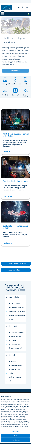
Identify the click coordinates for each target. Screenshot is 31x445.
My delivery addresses (15, 365)
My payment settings (15, 369)
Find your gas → (8, 196)
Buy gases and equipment (16, 307)
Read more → (8, 151)
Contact (11, 319)
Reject (15, 435)
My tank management (15, 348)
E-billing (11, 373)
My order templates (14, 344)
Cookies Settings (15, 431)
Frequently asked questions (17, 315)
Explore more (15, 70)
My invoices (12, 340)
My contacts (12, 361)
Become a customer (14, 303)
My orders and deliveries (16, 332)
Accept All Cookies (15, 440)
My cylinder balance (15, 336)
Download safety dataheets (17, 311)
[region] (15, 417)
